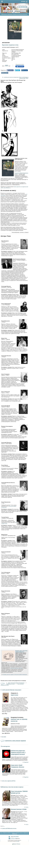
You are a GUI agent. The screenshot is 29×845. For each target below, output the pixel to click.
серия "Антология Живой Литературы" (16, 682)
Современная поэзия (10, 683)
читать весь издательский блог (8, 780)
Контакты (13, 832)
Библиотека (14, 833)
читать (27, 807)
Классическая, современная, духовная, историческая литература (14, 14)
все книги (4, 736)
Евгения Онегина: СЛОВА (19, 809)
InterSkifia (17, 841)
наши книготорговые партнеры (16, 668)
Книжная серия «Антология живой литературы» (21, 651)
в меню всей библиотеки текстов (9, 828)
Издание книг (26, 832)
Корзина (23, 1)
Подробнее (26, 762)
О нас (1, 832)
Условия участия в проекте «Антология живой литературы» (15, 674)
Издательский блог (7, 832)
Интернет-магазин (19, 832)
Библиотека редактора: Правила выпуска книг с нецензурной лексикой (18, 752)
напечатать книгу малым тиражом (15, 740)
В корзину (20, 66)
